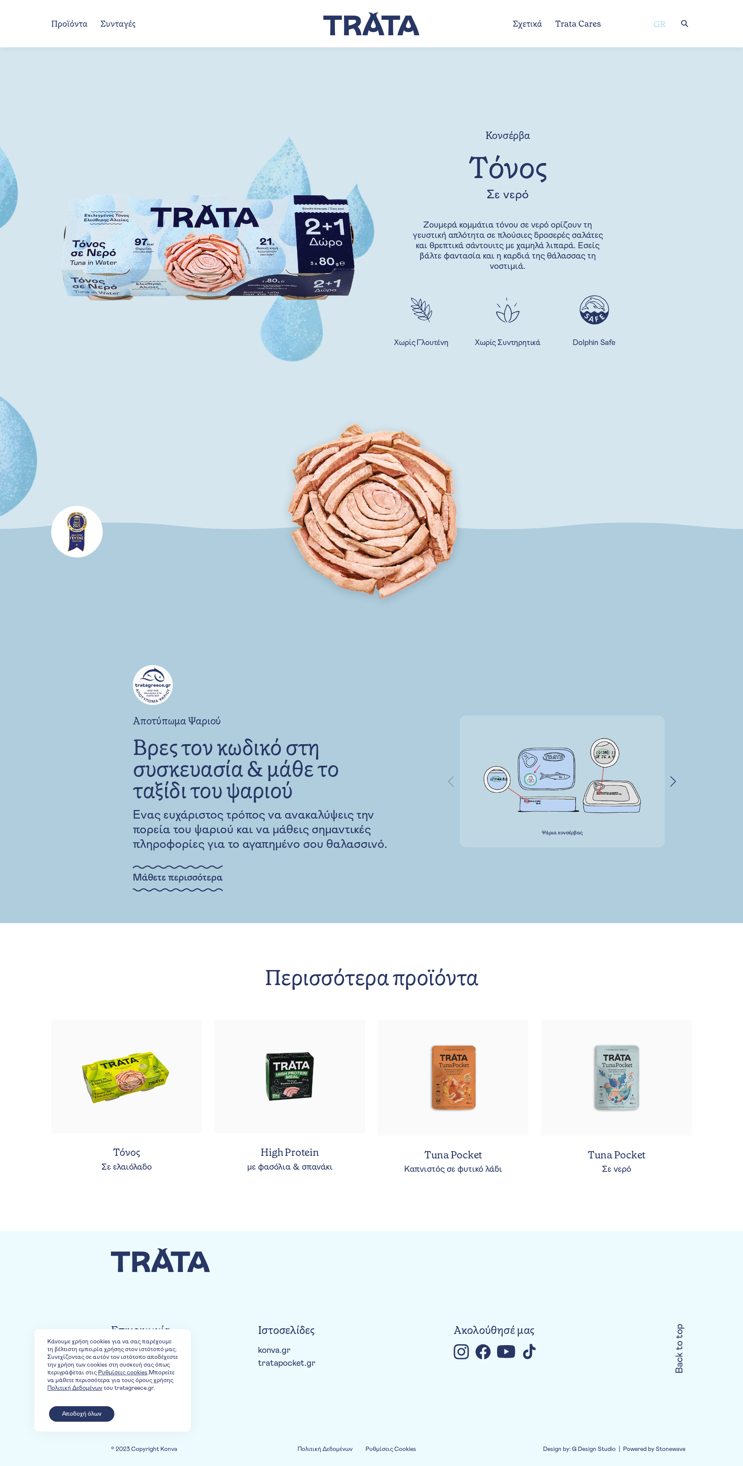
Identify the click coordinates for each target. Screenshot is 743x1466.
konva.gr (274, 1350)
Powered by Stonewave (654, 1449)
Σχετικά (527, 23)
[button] (673, 781)
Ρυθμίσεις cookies (122, 1373)
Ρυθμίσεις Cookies (390, 1449)
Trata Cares (578, 23)
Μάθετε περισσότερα (178, 878)
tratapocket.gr (287, 1363)
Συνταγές (118, 23)
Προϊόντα (69, 23)
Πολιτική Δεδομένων (325, 1449)
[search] (684, 23)
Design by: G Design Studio (579, 1449)
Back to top (680, 1349)
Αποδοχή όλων (81, 1414)
